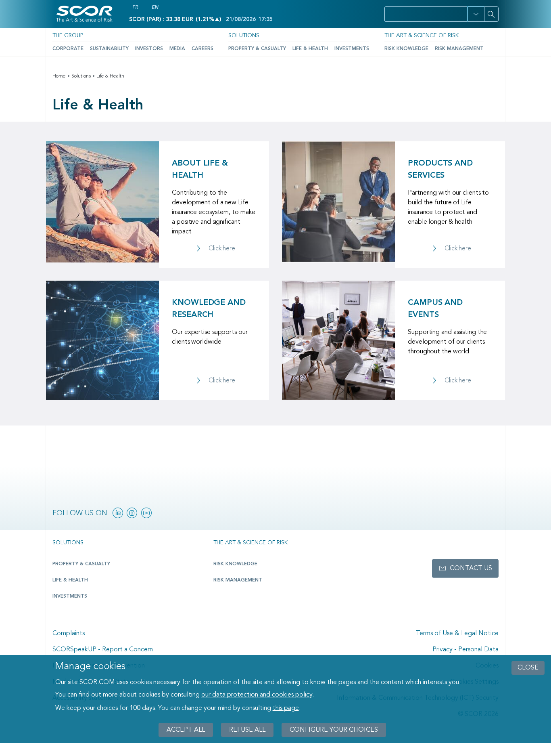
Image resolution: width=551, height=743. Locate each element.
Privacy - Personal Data (465, 649)
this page (286, 708)
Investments (351, 48)
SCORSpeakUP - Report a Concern (102, 649)
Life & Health (310, 48)
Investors (149, 48)
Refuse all (247, 729)
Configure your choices (334, 729)
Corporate (67, 48)
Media (177, 48)
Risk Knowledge (406, 48)
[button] (476, 14)
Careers (202, 48)
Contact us (471, 568)
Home (59, 76)
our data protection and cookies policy (256, 695)
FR (135, 7)
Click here (222, 249)
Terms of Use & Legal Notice (457, 633)
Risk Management (459, 48)
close (528, 668)
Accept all (186, 729)
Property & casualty (81, 564)
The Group (67, 35)
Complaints (68, 633)
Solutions (243, 35)
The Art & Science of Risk (421, 35)
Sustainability (109, 48)
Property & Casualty (257, 48)
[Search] (491, 14)
